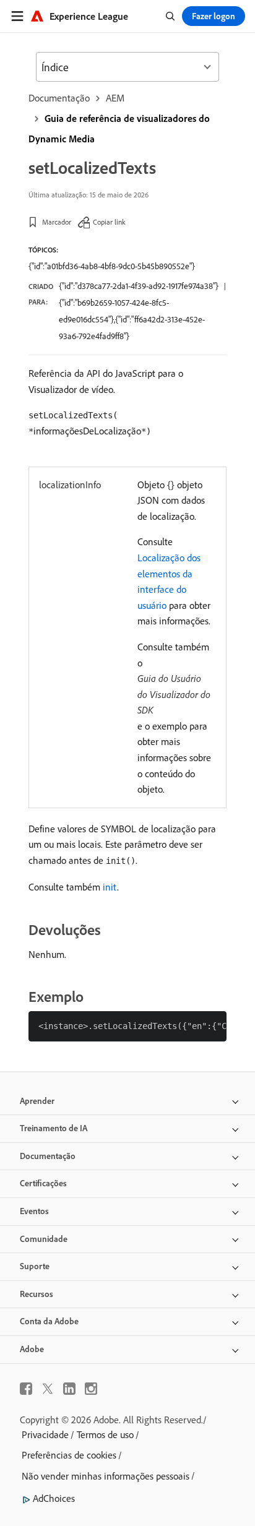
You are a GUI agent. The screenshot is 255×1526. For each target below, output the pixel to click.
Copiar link (109, 221)
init (110, 887)
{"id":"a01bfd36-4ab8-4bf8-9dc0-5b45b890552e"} (111, 266)
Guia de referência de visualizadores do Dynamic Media (119, 128)
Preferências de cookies (69, 1455)
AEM (115, 98)
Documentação (59, 98)
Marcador (56, 221)
